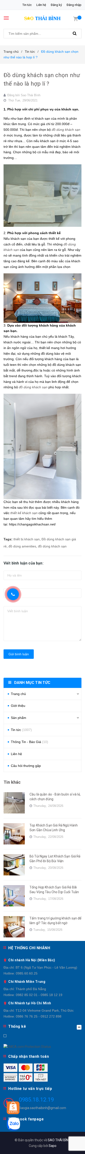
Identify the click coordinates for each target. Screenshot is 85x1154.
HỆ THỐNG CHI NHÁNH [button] (29, 948)
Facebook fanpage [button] (26, 1119)
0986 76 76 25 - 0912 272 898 (38, 1016)
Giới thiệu (18, 706)
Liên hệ (41, 5)
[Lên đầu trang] (71, 1144)
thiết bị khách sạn (26, 539)
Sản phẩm (18, 718)
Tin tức (27, 5)
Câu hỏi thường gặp (26, 766)
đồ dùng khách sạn (66, 129)
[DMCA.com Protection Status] (27, 1046)
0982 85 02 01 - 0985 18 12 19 (39, 995)
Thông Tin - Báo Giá (29, 742)
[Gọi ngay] (13, 594)
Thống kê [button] (17, 1026)
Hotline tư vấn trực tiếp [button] (30, 1088)
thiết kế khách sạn (24, 513)
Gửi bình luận (18, 654)
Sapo (52, 1146)
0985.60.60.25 (27, 973)
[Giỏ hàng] (75, 18)
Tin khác (12, 782)
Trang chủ (18, 694)
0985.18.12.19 (36, 1099)
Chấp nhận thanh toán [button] (28, 1056)
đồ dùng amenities (22, 546)
